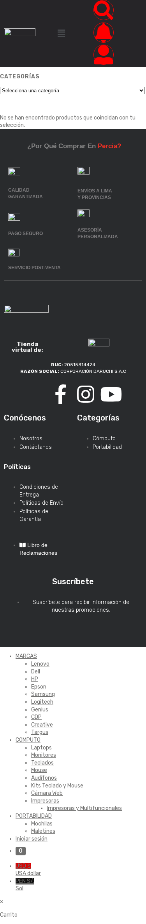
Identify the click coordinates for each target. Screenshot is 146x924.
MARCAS (26, 656)
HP (34, 679)
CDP (36, 717)
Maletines (43, 831)
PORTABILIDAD (34, 816)
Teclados (42, 763)
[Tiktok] (35, 394)
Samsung (43, 694)
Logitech (42, 702)
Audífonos (44, 778)
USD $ (28, 870)
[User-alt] (103, 55)
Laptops (41, 747)
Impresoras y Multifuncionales (84, 808)
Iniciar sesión (31, 839)
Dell (35, 671)
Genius (39, 709)
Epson (38, 686)
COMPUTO (28, 740)
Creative (42, 725)
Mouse (39, 770)
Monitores (43, 755)
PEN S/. (25, 885)
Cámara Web (47, 793)
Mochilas (42, 823)
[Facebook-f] (60, 394)
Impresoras (45, 801)
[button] (61, 33)
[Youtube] (111, 394)
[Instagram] (85, 394)
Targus (39, 732)
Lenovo (40, 664)
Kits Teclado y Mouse (57, 785)
